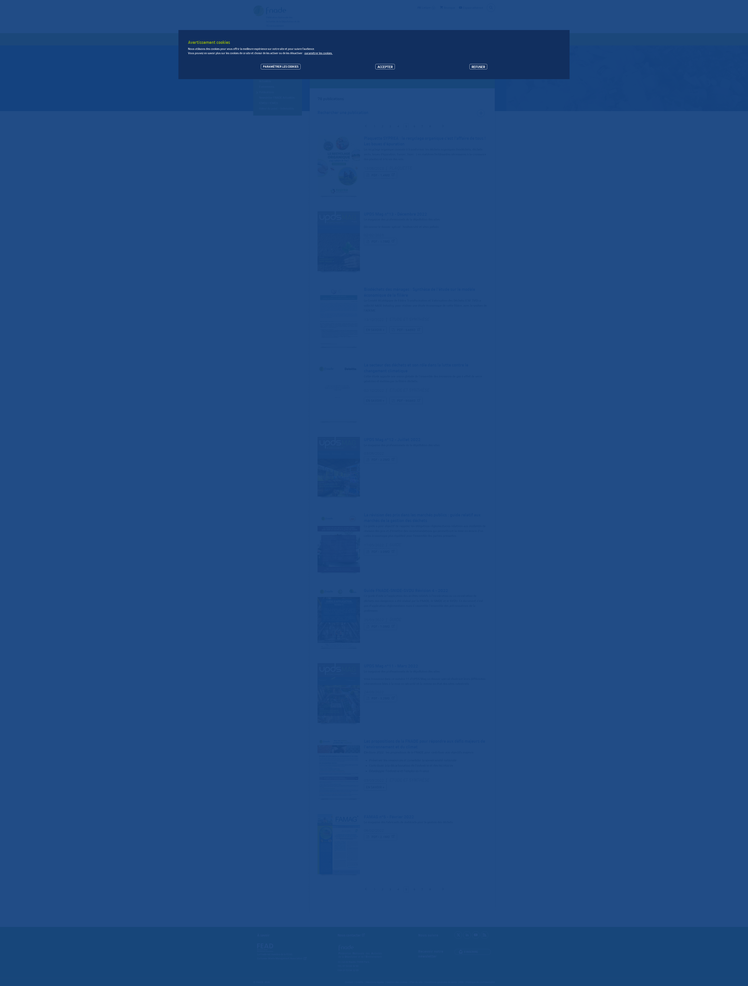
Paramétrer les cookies (280, 66)
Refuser (478, 67)
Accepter (385, 67)
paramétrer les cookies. (318, 53)
